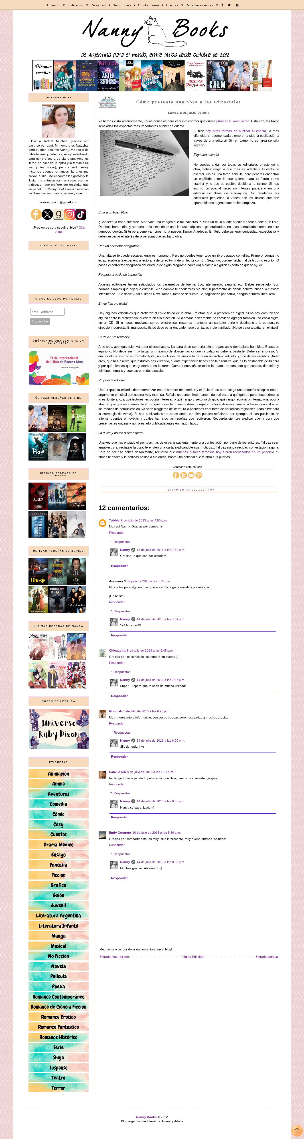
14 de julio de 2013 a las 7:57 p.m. (161, 680)
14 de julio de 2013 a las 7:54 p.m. (161, 619)
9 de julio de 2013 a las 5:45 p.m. (150, 650)
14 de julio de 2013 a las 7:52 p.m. (161, 549)
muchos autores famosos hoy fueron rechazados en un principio (225, 452)
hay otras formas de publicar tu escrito (236, 131)
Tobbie (114, 520)
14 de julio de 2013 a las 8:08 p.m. (161, 862)
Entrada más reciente (114, 956)
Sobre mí (75, 5)
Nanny (125, 549)
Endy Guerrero (120, 832)
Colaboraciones (200, 5)
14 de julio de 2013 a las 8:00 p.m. (161, 740)
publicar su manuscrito (232, 121)
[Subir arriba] (297, 1131)
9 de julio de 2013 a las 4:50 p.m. (144, 520)
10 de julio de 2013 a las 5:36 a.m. (156, 832)
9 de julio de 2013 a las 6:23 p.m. (147, 711)
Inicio (56, 5)
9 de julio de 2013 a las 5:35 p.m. (147, 581)
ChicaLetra (117, 650)
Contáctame (149, 5)
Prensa (172, 5)
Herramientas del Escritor (190, 489)
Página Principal (192, 956)
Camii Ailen (117, 772)
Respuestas (122, 541)
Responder (117, 532)
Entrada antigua (266, 956)
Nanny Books (146, 1117)
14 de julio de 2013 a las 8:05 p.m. (161, 801)
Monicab (115, 711)
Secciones (122, 5)
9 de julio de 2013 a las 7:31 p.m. (150, 772)
